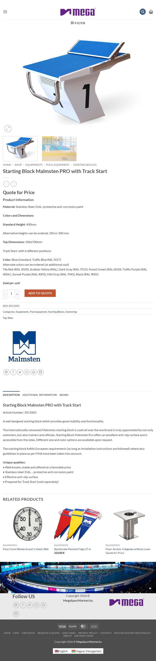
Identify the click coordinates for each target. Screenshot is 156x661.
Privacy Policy (88, 632)
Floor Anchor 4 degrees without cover (128, 549)
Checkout (28, 632)
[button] (5, 11)
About (67, 635)
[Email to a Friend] (27, 372)
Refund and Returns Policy (132, 632)
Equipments (33, 164)
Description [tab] (11, 394)
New (10, 317)
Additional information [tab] (39, 394)
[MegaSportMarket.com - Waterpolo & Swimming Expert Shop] (78, 12)
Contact (106, 632)
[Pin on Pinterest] (34, 372)
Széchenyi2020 (84, 635)
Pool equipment (57, 164)
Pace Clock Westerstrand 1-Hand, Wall (26, 549)
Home (7, 164)
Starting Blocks (84, 164)
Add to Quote (40, 293)
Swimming (71, 311)
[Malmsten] (24, 347)
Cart (16, 632)
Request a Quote (49, 632)
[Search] (143, 12)
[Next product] (6, 184)
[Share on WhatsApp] (6, 372)
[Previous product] (14, 184)
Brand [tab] (64, 394)
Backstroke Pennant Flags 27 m (72, 549)
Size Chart (69, 632)
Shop (18, 164)
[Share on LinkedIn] (40, 372)
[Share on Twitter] (20, 372)
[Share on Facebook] (13, 372)
